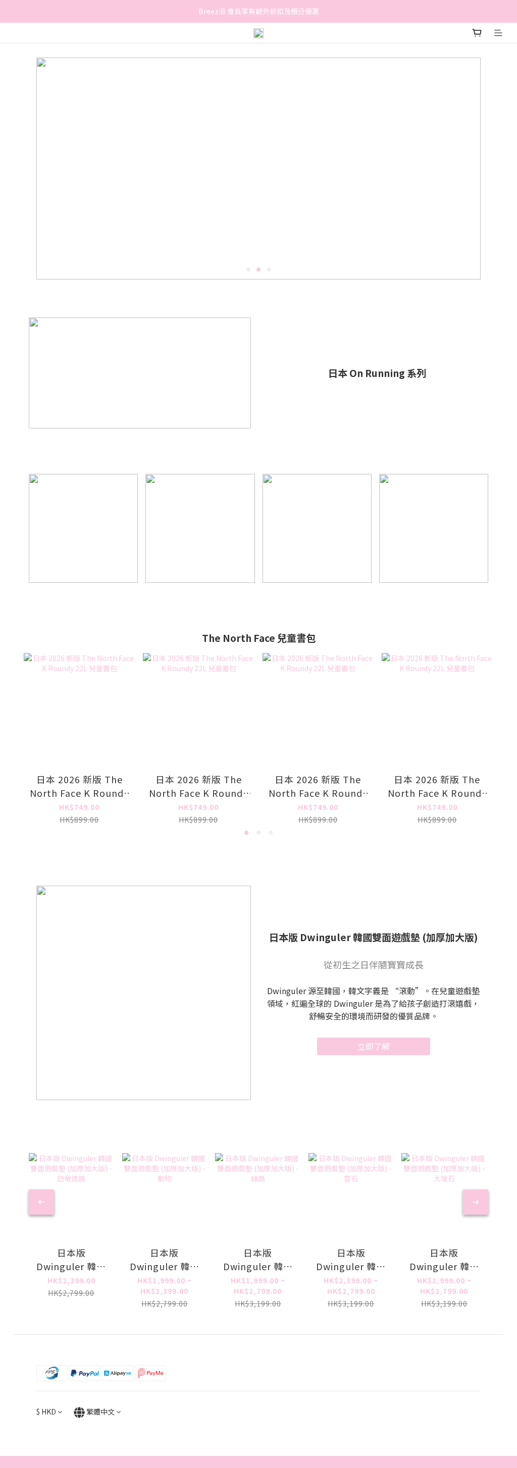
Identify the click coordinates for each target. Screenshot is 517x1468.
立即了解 (373, 1046)
